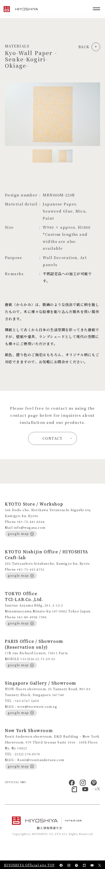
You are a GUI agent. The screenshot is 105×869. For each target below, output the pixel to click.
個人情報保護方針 (50, 828)
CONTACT (52, 438)
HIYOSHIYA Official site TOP (29, 865)
